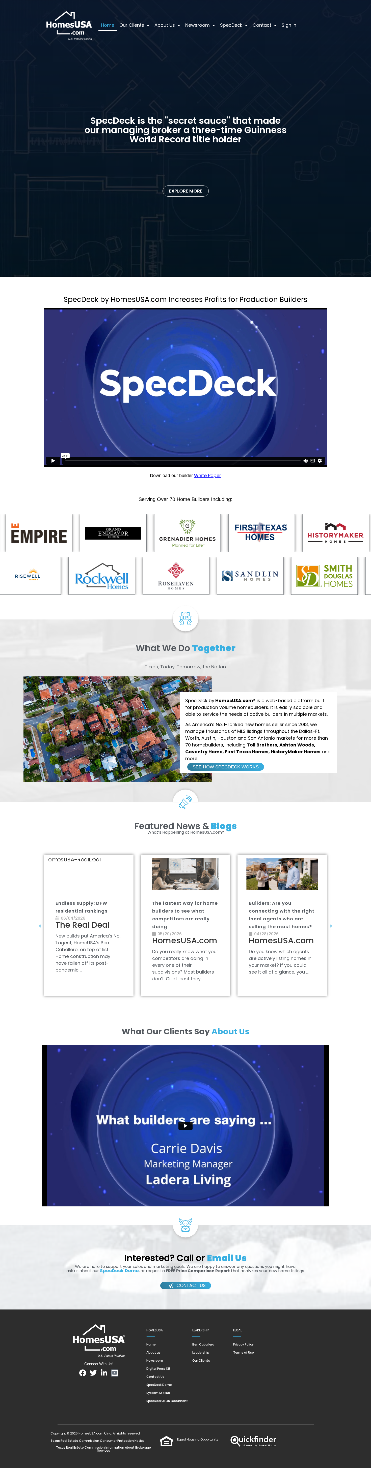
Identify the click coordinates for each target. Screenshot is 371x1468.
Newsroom (197, 25)
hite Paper (209, 475)
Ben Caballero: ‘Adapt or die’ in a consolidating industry (87, 911)
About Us (164, 25)
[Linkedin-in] (104, 1373)
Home (107, 25)
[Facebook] (82, 1373)
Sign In (289, 25)
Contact (262, 25)
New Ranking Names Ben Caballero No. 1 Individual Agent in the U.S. (185, 911)
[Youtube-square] (114, 1373)
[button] (40, 925)
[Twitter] (93, 1373)
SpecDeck (231, 25)
